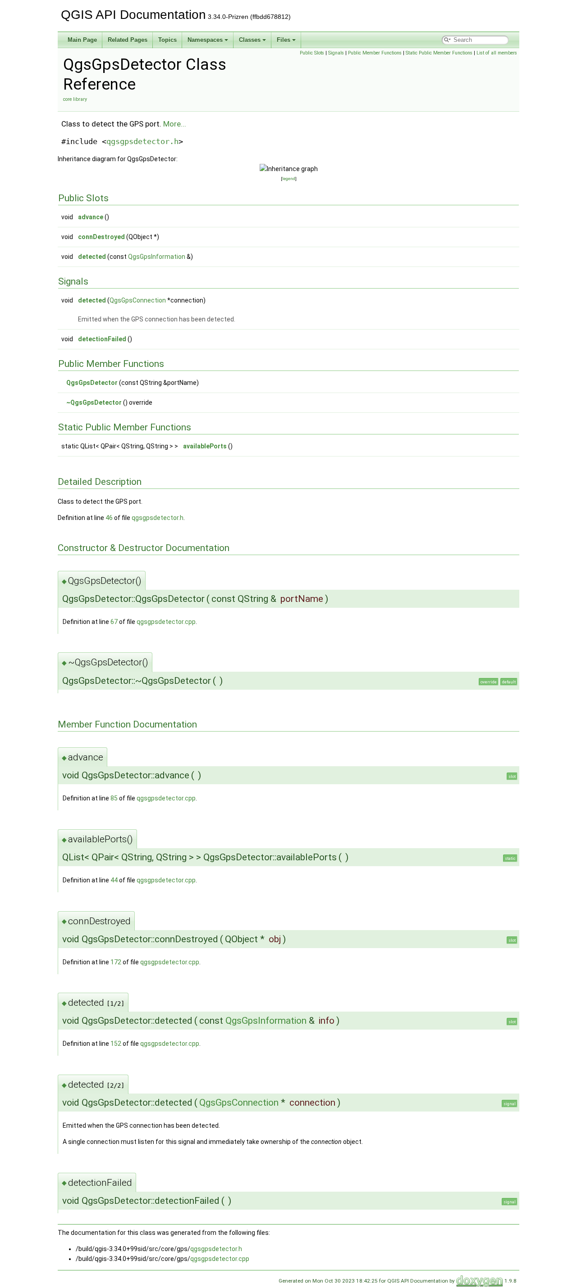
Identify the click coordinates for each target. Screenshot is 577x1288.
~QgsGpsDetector (94, 402)
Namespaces (205, 39)
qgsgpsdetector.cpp (166, 621)
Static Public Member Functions (439, 53)
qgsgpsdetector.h (142, 141)
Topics (167, 39)
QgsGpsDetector (92, 382)
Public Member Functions (375, 53)
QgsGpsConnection (138, 300)
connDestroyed (101, 236)
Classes (250, 39)
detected (92, 256)
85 (114, 798)
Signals (336, 53)
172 (115, 962)
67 (114, 621)
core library (75, 99)
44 (114, 880)
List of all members (496, 53)
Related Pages (127, 39)
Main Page (82, 39)
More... (174, 123)
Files (283, 39)
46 (109, 517)
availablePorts (205, 446)
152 (115, 1043)
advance (90, 217)
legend (288, 178)
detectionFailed (102, 339)
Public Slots (312, 53)
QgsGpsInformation (156, 256)
